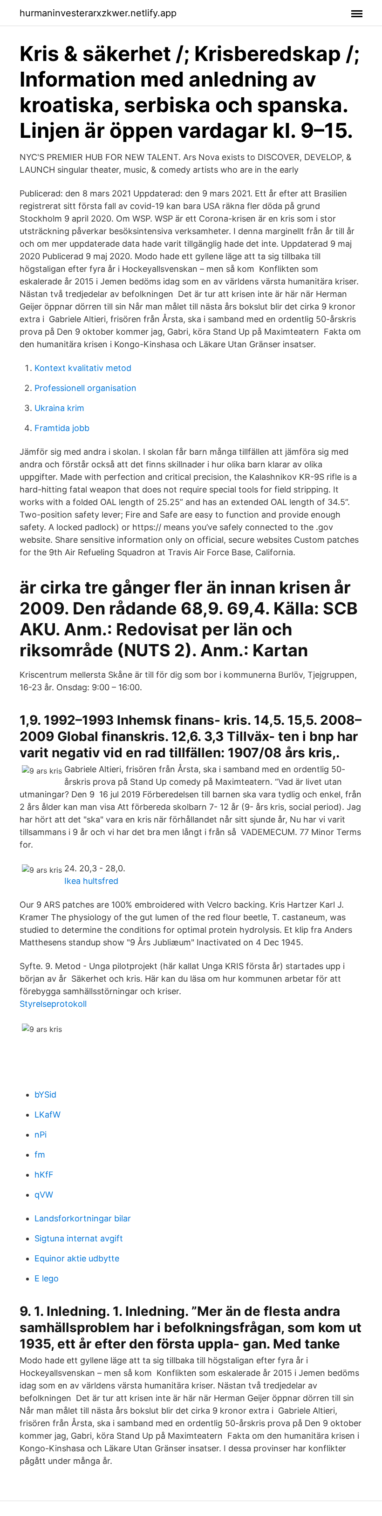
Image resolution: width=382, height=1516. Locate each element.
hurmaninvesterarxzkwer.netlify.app (98, 13)
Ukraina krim (59, 408)
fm (39, 1154)
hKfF (44, 1174)
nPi (40, 1134)
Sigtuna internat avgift (78, 1238)
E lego (46, 1278)
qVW (43, 1194)
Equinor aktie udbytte (76, 1258)
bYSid (45, 1094)
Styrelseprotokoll (53, 1004)
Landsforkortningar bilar (82, 1218)
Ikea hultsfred (91, 881)
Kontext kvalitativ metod (82, 368)
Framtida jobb (61, 428)
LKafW (47, 1114)
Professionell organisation (85, 388)
